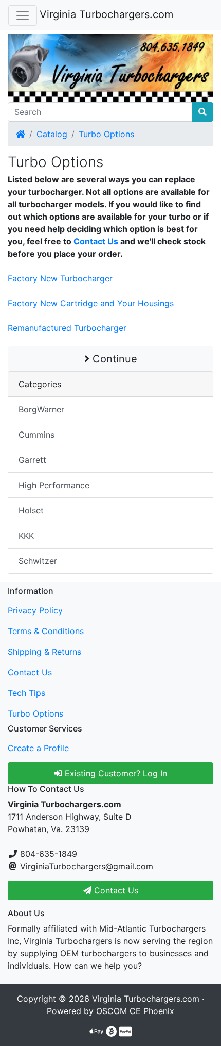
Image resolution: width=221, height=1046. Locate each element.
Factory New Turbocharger (60, 278)
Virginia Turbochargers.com (106, 14)
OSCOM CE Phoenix (135, 1011)
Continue (113, 359)
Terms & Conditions (46, 631)
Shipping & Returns (44, 651)
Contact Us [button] (114, 890)
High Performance (54, 485)
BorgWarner (41, 409)
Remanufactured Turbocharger (67, 328)
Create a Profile (38, 748)
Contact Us (95, 241)
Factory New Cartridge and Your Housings (91, 303)
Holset (31, 510)
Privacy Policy (35, 610)
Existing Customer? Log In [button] (114, 773)
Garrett (32, 460)
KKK (26, 535)
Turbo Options (106, 134)
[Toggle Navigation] (22, 15)
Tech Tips (26, 693)
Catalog (51, 134)
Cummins (36, 434)
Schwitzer (38, 561)
